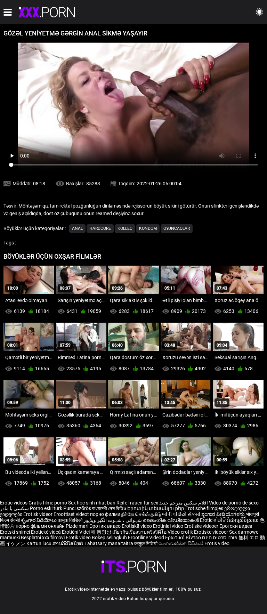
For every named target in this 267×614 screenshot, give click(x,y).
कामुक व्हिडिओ (70, 520)
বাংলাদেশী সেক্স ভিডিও (109, 508)
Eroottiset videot (72, 514)
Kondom (148, 228)
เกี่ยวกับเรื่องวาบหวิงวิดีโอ (140, 532)
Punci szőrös (77, 508)
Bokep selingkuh (109, 537)
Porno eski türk (46, 508)
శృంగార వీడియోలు (39, 520)
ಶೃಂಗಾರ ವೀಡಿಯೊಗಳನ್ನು (223, 514)
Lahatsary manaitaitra (109, 543)
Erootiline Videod (146, 537)
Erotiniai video (168, 526)
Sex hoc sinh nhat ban (91, 503)
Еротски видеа (235, 526)
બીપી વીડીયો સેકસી (181, 514)
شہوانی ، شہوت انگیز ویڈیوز (113, 520)
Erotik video (79, 537)
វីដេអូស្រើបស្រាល (243, 520)
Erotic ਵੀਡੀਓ (213, 520)
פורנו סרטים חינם (219, 537)
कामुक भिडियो (146, 543)
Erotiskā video (137, 526)
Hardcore (100, 228)
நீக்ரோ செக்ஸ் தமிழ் (141, 514)
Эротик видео (105, 526)
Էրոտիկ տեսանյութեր (156, 508)
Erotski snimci (15, 532)
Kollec (125, 228)
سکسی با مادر (14, 508)
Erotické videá (46, 532)
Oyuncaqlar (176, 228)
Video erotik (181, 532)
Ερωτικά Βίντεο (183, 537)
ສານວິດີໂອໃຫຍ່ (68, 543)
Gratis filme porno (48, 503)
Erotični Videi (76, 532)
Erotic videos (14, 503)
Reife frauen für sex (137, 503)
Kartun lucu (39, 543)
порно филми (105, 514)
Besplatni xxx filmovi (43, 537)
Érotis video (216, 543)
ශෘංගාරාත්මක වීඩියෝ (181, 543)
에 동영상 (101, 532)
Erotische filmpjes (204, 508)
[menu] (7, 12)
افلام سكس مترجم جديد (183, 503)
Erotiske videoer (201, 526)
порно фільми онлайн (40, 526)
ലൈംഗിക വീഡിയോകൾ (171, 520)
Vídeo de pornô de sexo (234, 503)
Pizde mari (77, 526)
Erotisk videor (38, 514)
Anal (77, 228)
